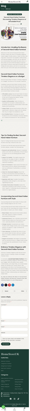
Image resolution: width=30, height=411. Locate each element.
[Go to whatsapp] (3, 407)
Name (3, 320)
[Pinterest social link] (9, 285)
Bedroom (8, 9)
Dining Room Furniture (6, 365)
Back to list (14, 291)
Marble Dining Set (5, 386)
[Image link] (10, 354)
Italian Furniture (17, 14)
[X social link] (6, 285)
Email (3, 326)
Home (2, 9)
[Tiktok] (18, 399)
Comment (4, 304)
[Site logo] (14, 1)
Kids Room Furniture (6, 368)
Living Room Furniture (6, 363)
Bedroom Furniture (5, 361)
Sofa (2, 388)
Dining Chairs (18, 386)
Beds (2, 370)
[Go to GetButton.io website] (3, 409)
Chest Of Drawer (19, 388)
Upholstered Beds (19, 379)
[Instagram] (14, 399)
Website (3, 332)
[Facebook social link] (2, 285)
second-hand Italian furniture (16, 259)
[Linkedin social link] (13, 285)
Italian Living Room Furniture (5, 381)
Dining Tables (18, 384)
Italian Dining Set (5, 384)
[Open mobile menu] (1, 1)
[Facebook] (10, 399)
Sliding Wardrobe (19, 381)
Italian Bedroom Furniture (7, 378)
